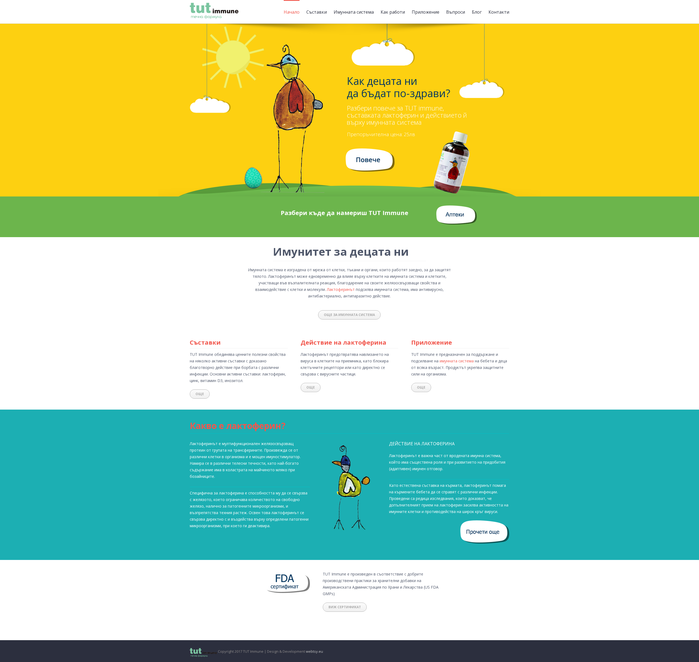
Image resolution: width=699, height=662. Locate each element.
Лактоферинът (341, 289)
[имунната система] (370, 151)
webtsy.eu (314, 651)
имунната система (457, 360)
